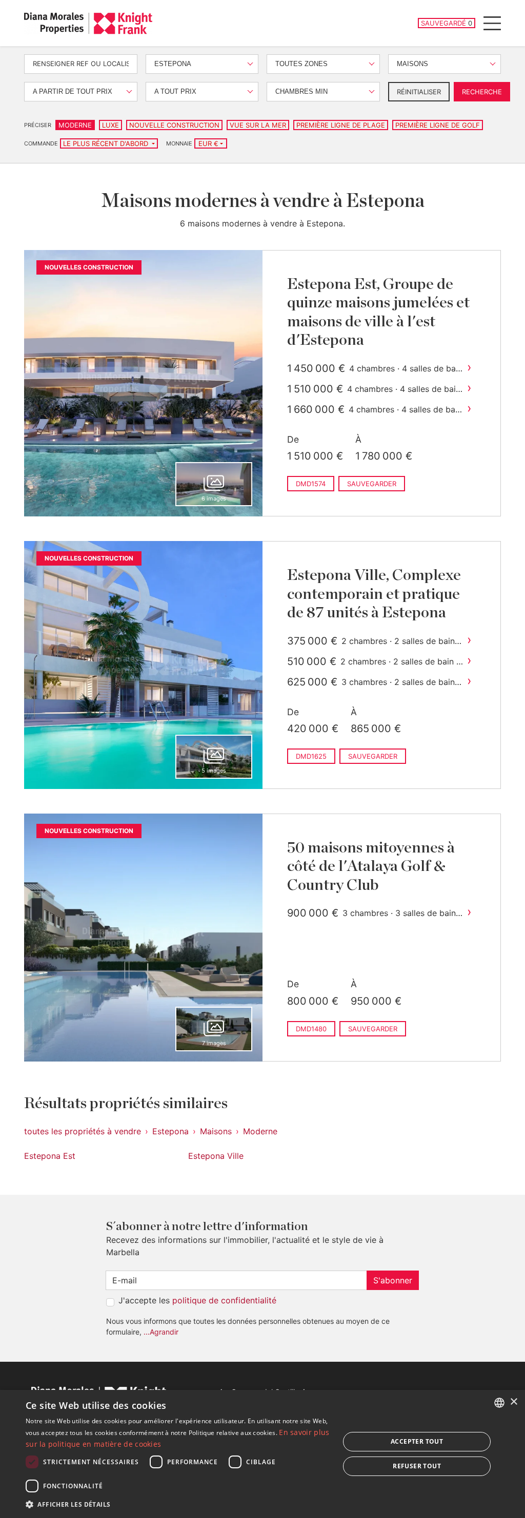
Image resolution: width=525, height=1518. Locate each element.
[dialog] (262, 1454)
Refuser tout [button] (417, 1466)
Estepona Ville (216, 1156)
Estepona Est (49, 1156)
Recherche (482, 92)
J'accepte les (197, 1300)
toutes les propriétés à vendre (82, 1131)
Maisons (216, 1131)
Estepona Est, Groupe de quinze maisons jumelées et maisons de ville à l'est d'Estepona (378, 312)
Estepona (170, 1131)
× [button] (513, 1402)
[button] (178, 1504)
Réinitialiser (419, 92)
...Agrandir (161, 1331)
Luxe (110, 125)
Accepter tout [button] (417, 1441)
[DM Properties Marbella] (88, 23)
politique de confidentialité (224, 1300)
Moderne (75, 125)
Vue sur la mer (258, 125)
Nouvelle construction (174, 125)
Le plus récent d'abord (106, 143)
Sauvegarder (371, 484)
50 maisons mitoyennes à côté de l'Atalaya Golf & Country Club (371, 866)
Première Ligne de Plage (340, 125)
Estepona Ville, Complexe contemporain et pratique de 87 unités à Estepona (374, 594)
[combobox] (499, 1403)
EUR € (208, 143)
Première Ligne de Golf (437, 125)
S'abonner (392, 1280)
